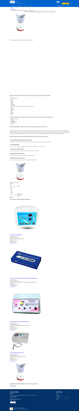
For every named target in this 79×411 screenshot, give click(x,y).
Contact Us (57, 398)
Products (12, 8)
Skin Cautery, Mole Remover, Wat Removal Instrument (19, 321)
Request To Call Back (13, 386)
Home (12, 7)
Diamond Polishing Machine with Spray (17, 352)
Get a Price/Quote (12, 243)
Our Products (58, 396)
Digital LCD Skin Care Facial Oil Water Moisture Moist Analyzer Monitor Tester (24, 278)
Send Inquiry (66, 3)
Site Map (57, 399)
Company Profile (58, 395)
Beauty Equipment (13, 9)
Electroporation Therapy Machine (16, 234)
